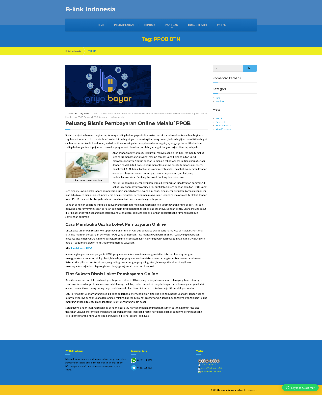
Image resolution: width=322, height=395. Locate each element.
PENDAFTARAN (124, 25)
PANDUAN (171, 25)
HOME (100, 25)
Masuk (219, 118)
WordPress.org (223, 128)
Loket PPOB (107, 113)
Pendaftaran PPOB (124, 113)
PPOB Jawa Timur (156, 113)
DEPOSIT (149, 25)
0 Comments (117, 117)
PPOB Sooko (84, 117)
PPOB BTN (140, 113)
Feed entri (221, 121)
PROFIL (221, 25)
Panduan (220, 101)
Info (95, 113)
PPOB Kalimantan (175, 113)
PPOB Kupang (192, 113)
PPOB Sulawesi (99, 117)
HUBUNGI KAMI (197, 25)
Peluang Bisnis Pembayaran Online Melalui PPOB (128, 123)
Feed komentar (223, 125)
